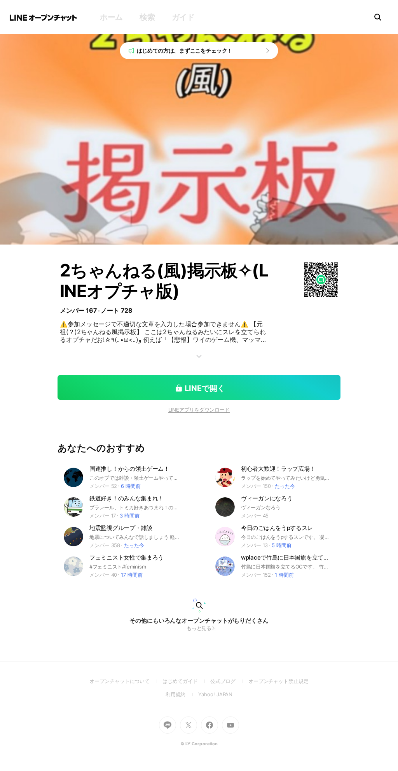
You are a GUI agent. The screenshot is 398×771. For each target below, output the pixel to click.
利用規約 (182, 694)
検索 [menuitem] (147, 17)
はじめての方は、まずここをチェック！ (185, 50)
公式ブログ (229, 681)
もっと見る (199, 628)
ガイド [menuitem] (183, 17)
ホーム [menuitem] (111, 17)
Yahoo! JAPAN (215, 694)
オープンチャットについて (125, 681)
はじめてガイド (186, 681)
